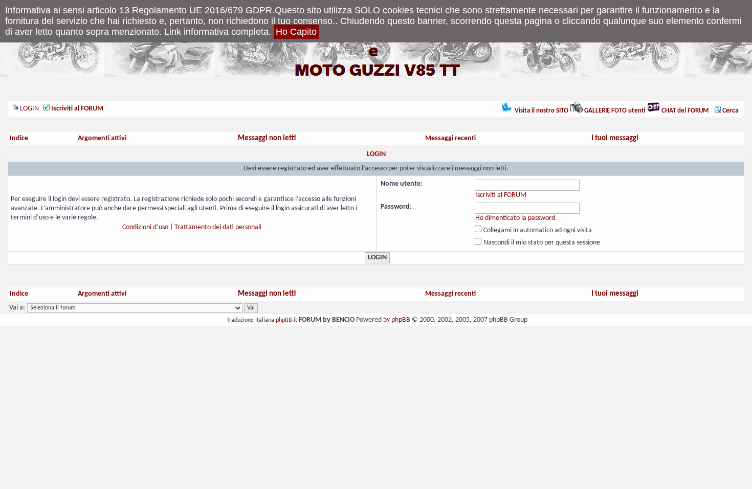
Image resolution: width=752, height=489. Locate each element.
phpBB (400, 320)
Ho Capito (296, 32)
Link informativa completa (216, 32)
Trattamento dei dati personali (217, 227)
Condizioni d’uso (145, 227)
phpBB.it (286, 320)
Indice (19, 138)
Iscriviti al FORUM (500, 195)
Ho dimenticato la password (515, 218)
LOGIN (28, 109)
